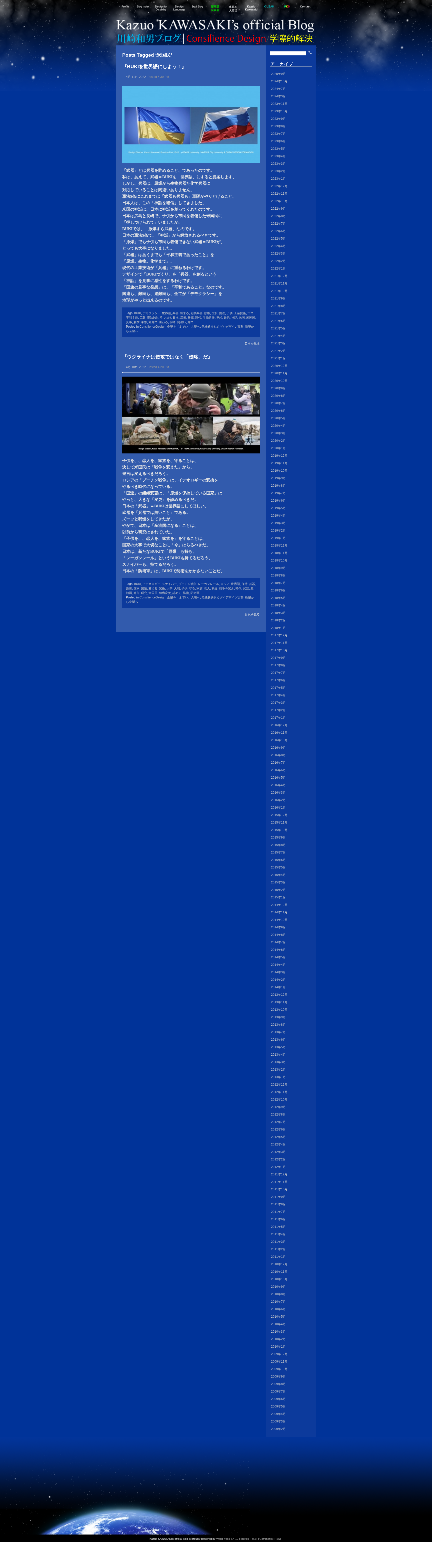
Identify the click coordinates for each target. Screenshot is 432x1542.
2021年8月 (278, 306)
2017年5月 (278, 688)
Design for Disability (161, 8)
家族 (199, 588)
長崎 (173, 322)
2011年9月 (278, 1197)
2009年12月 (279, 1354)
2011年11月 (279, 1182)
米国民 (250, 317)
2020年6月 (278, 411)
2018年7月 (278, 583)
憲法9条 (152, 317)
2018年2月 (278, 620)
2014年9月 (278, 927)
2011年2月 (278, 1249)
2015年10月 (279, 830)
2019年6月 (278, 500)
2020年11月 (279, 373)
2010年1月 (278, 1346)
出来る (184, 313)
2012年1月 (278, 1167)
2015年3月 (278, 882)
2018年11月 (279, 553)
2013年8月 (278, 1024)
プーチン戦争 (187, 584)
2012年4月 (278, 1144)
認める (177, 593)
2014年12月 (279, 905)
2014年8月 (278, 935)
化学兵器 (196, 313)
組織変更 (165, 593)
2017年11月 (279, 643)
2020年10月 (279, 381)
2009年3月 (278, 1421)
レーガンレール (208, 584)
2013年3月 (278, 1062)
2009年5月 (278, 1406)
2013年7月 (278, 1032)
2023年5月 (278, 148)
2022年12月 (279, 186)
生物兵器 (209, 317)
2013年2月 (278, 1069)
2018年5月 (278, 598)
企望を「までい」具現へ (183, 326)
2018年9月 (278, 568)
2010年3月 (278, 1331)
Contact (305, 6)
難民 (191, 322)
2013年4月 (278, 1054)
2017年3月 (278, 702)
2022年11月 (279, 193)
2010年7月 (278, 1301)
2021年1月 (278, 358)
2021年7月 (278, 313)
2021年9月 (278, 298)
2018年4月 (278, 605)
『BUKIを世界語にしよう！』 (154, 66)
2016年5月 (278, 777)
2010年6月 (278, 1309)
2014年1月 (278, 987)
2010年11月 (279, 1271)
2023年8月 (278, 126)
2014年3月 (278, 972)
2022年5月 (278, 238)
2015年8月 (278, 845)
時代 (239, 588)
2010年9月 (278, 1286)
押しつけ (165, 317)
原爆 (207, 313)
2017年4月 (278, 695)
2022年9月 (278, 208)
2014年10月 (279, 920)
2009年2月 (278, 1429)
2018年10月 (279, 560)
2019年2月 (278, 530)
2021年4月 (278, 336)
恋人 (207, 588)
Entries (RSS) (248, 1538)
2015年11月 (279, 822)
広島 (143, 317)
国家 (137, 588)
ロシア (225, 584)
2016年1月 (278, 807)
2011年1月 (278, 1257)
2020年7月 (278, 403)
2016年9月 (278, 747)
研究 (144, 593)
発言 (137, 593)
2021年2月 (278, 351)
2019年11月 (279, 463)
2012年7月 (278, 1122)
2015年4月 (278, 875)
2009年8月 (278, 1384)
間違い (181, 322)
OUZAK (269, 6)
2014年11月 (279, 912)
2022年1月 (278, 268)
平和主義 (132, 317)
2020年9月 (278, 388)
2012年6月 (278, 1129)
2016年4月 (278, 785)
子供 (229, 313)
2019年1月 (278, 538)
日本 (176, 317)
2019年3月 (278, 523)
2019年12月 (279, 455)
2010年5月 (278, 1316)
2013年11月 (279, 1002)
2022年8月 (278, 216)
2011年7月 (278, 1212)
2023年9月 (278, 119)
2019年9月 (278, 478)
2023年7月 (278, 134)
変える (153, 588)
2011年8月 (278, 1204)
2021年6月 (278, 321)
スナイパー (169, 584)
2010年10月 (279, 1279)
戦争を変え (226, 588)
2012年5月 (278, 1137)
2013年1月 (278, 1077)
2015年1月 (278, 897)
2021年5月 (278, 328)
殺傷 (191, 317)
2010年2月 (278, 1339)
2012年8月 (278, 1114)
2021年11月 (279, 283)
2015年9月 (278, 837)
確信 (227, 317)
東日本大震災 (233, 8)
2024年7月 (278, 89)
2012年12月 (279, 1084)
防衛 (186, 593)
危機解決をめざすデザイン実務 (223, 326)
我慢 (215, 588)
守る (192, 588)
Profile (125, 6)
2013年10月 (279, 1009)
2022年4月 (278, 246)
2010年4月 (278, 1324)
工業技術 (240, 313)
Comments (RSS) (270, 1538)
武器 (183, 317)
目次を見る (252, 343)
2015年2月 (278, 890)
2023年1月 (278, 178)
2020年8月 (278, 396)
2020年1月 (278, 448)
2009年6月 (278, 1399)
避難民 (153, 322)
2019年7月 (278, 493)
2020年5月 (278, 418)
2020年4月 (278, 425)
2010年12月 (279, 1264)
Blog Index (143, 6)
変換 (162, 588)
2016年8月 (278, 755)
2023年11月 (279, 104)
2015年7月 (278, 852)
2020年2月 (278, 440)
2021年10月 (279, 291)
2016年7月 (278, 762)
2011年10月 (279, 1189)
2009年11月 (279, 1361)
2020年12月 (279, 366)
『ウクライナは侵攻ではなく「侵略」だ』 (167, 356)
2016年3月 (278, 792)
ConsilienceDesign (153, 326)
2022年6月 (278, 231)
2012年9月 (278, 1107)
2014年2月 (278, 979)
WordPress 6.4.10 (227, 1538)
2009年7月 (278, 1391)
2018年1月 (278, 628)
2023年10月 (279, 111)
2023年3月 (278, 163)
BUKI (137, 313)
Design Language (179, 8)
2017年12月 (279, 635)
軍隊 (144, 322)
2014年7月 (278, 942)
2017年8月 (278, 665)
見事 (129, 322)
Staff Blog (197, 6)
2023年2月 (278, 171)
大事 (169, 588)
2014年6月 (278, 950)
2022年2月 (278, 261)
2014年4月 (278, 965)
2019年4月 (278, 515)
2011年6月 (278, 1219)
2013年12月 (279, 994)
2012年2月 (278, 1159)
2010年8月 (278, 1294)
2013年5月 (278, 1047)
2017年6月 (278, 680)
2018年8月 (278, 575)
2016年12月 (279, 725)
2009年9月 (278, 1376)
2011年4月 (278, 1234)
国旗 (215, 313)
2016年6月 (278, 770)
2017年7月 (278, 673)
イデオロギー (151, 584)
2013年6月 (278, 1039)
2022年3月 (278, 253)
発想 (219, 317)
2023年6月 (278, 141)
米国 (242, 317)
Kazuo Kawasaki (251, 8)
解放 (137, 322)
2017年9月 (278, 658)
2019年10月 (279, 470)
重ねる (163, 322)
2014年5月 (278, 957)
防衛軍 (195, 593)
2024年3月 (278, 96)
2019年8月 (278, 485)
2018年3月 (278, 613)
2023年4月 (278, 156)
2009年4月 (278, 1414)
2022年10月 (279, 201)
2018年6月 (278, 590)
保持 (245, 584)
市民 (251, 313)
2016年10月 (279, 740)
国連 (222, 313)
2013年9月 (278, 1017)
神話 (234, 317)
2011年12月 (279, 1174)
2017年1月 (278, 717)
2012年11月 (279, 1092)
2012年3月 (278, 1152)
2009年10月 (279, 1369)
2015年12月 (279, 815)
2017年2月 (278, 710)
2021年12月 (279, 276)
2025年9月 (278, 74)
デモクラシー (151, 313)
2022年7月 (278, 223)
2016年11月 (279, 732)
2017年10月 (279, 650)
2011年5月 (278, 1227)
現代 (198, 317)
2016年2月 (278, 800)
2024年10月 (279, 81)
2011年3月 (278, 1242)
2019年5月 (278, 508)
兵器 (175, 313)
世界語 (166, 313)
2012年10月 (279, 1099)
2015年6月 (278, 860)
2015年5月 (278, 867)
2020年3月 (278, 433)
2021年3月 (278, 343)
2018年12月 (279, 545)
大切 (177, 588)
